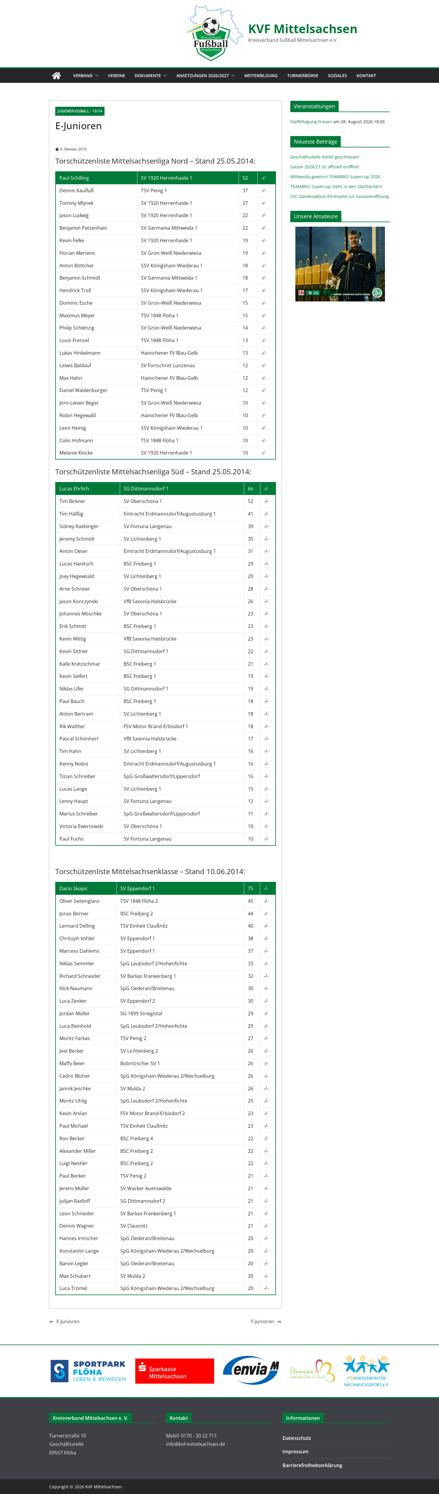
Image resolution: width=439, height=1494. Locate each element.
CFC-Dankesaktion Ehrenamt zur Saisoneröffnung (339, 196)
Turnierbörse (302, 75)
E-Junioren (68, 1321)
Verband (83, 75)
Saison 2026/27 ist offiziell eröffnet (324, 167)
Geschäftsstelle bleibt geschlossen (324, 157)
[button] (96, 75)
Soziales (337, 75)
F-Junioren (262, 1321)
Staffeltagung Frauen (311, 121)
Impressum (295, 1451)
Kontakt (366, 75)
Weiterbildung (261, 75)
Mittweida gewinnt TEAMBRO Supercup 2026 (335, 176)
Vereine (116, 75)
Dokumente (148, 75)
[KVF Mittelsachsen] (56, 75)
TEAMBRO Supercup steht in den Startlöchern (336, 186)
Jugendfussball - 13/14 (80, 111)
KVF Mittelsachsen (302, 28)
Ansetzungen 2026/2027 (202, 75)
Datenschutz (297, 1438)
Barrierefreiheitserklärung (312, 1465)
